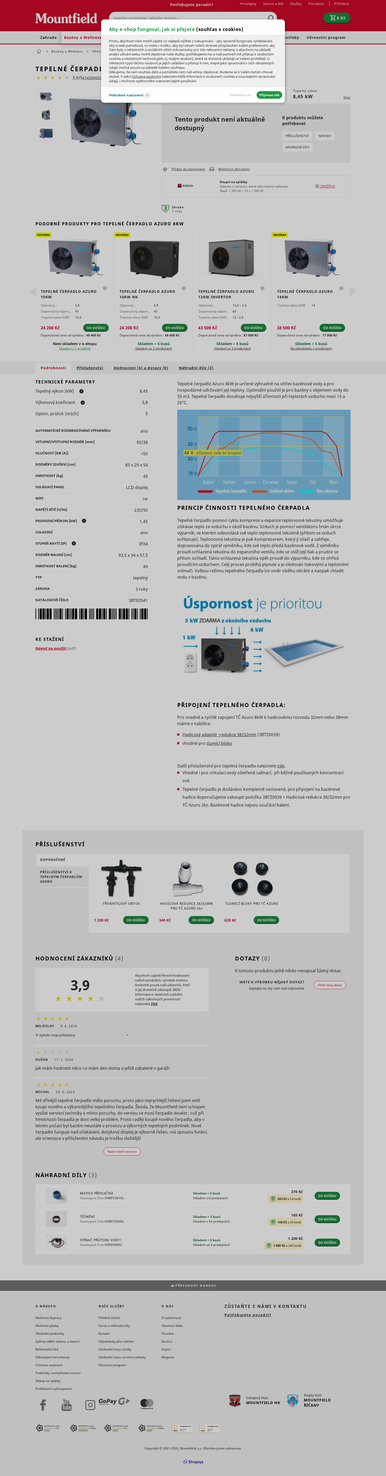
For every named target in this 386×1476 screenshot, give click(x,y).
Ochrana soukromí (146, 76)
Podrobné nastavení (126, 95)
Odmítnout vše (240, 95)
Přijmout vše (269, 95)
